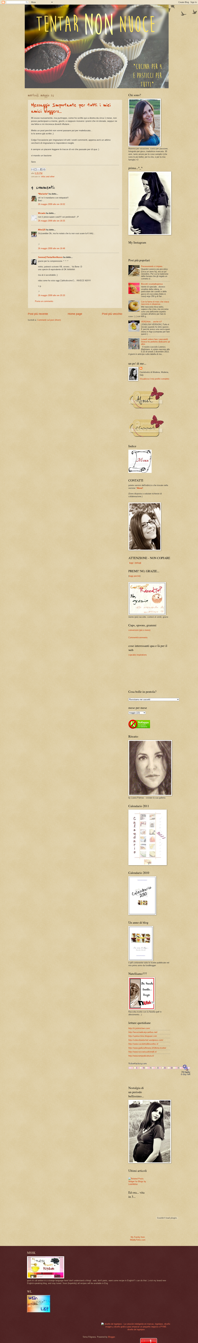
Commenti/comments (138, 637)
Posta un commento (44, 301)
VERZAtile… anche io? (151, 321)
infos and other (47, 176)
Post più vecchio (112, 313)
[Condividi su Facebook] (41, 169)
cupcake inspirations (137, 655)
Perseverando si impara (151, 266)
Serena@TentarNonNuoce (50, 257)
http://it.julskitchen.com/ (139, 1028)
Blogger (111, 1337)
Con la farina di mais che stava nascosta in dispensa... (155, 303)
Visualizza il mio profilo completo (154, 379)
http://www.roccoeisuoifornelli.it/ (142, 1052)
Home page (75, 313)
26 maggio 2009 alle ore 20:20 (51, 295)
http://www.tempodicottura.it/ (141, 1056)
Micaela (41, 213)
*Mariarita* (43, 194)
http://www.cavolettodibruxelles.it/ (143, 1044)
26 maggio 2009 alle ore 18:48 (51, 248)
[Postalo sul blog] (35, 169)
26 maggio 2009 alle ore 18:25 (51, 221)
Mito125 (41, 230)
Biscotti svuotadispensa (152, 284)
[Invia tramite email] (32, 169)
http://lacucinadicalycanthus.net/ (142, 1032)
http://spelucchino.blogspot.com (142, 1036)
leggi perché (134, 576)
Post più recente (38, 313)
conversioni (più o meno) (139, 630)
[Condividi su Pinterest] (44, 169)
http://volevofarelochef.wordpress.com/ (145, 1040)
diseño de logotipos (136, 1329)
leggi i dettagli (135, 563)
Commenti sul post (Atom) (49, 320)
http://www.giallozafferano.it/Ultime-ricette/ (147, 1048)
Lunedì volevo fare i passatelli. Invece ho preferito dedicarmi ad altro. (155, 341)
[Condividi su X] (38, 169)
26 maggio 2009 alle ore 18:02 (51, 204)
